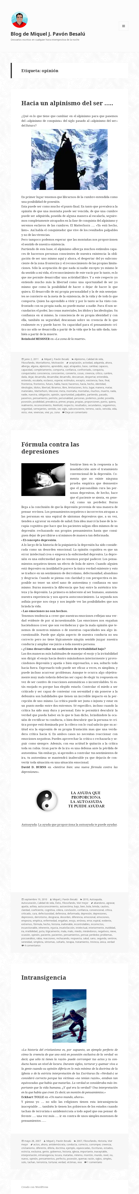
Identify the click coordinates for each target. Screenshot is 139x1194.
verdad (111, 941)
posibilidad (38, 401)
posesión (26, 401)
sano (93, 938)
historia (56, 924)
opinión (55, 394)
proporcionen (92, 401)
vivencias (39, 412)
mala (63, 931)
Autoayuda (29, 824)
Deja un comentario (76, 412)
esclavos (48, 380)
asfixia (33, 906)
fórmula (37, 924)
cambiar (93, 366)
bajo (76, 906)
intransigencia (46, 1155)
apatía (24, 906)
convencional (96, 910)
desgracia (53, 917)
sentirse (112, 938)
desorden (65, 917)
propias (79, 401)
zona (57, 412)
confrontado (84, 369)
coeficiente (37, 910)
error (89, 920)
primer (62, 401)
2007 (79, 1140)
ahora (108, 362)
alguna (34, 366)
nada (113, 391)
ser (59, 408)
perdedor (94, 934)
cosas (80, 373)
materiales (27, 391)
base (85, 366)
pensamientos (72, 934)
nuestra (33, 394)
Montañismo (43, 362)
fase (101, 380)
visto (24, 412)
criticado (26, 913)
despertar (90, 376)
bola (88, 906)
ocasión (25, 934)
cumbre (108, 373)
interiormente (96, 927)
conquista (98, 369)
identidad (100, 383)
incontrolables (82, 924)
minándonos (90, 931)
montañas (83, 391)
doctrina (60, 1148)
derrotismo (41, 917)
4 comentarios (32, 945)
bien (82, 906)
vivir (47, 412)
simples (107, 1158)
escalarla (37, 380)
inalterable (67, 924)
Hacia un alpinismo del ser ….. (67, 103)
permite (53, 398)
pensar (84, 934)
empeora (26, 920)
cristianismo (28, 1148)
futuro (49, 383)
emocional (89, 917)
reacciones (49, 938)
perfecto (61, 1158)
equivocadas (83, 1148)
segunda (101, 938)
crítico (99, 373)
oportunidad (67, 394)
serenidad (26, 941)
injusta (54, 927)
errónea (81, 920)
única (103, 941)
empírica (37, 920)
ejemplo (70, 1148)
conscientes (57, 373)
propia (70, 401)
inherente (44, 927)
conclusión (70, 910)
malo (70, 931)
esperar (58, 380)
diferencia (77, 917)
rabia (39, 938)
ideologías (27, 387)
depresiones (99, 913)
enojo (72, 920)
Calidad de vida (94, 359)
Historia (102, 1140)
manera (99, 387)
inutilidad (110, 927)
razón (91, 1158)
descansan (78, 376)
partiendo (92, 394)
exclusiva (36, 1151)
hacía (83, 383)
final (107, 380)
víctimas (71, 1162)
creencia (89, 373)
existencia (91, 380)
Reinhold (57, 405)
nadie (24, 394)
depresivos (27, 917)
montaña (71, 391)
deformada (73, 913)
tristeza (94, 941)
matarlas (68, 1155)
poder (101, 398)
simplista (38, 941)
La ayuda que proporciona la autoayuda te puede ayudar (77, 824)
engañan (63, 920)
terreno (90, 408)
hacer (64, 383)
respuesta (76, 938)
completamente (43, 369)
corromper (95, 1144)
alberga (25, 366)
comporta (58, 369)
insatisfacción (66, 927)
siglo (64, 408)
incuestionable (29, 927)
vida (114, 408)
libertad (46, 387)
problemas (106, 934)
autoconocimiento (48, 906)
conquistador (28, 373)
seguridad (26, 408)
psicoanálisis (28, 938)
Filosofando (27, 362)
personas (79, 398)
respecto (69, 405)
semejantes (39, 408)
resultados (81, 405)
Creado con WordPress (34, 1187)
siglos (98, 1158)
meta (62, 391)
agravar (110, 902)
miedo (78, 931)
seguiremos (109, 405)
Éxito (58, 902)
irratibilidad (31, 931)
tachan (31, 1162)
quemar (82, 1158)
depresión (86, 913)
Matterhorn (40, 391)
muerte (105, 391)
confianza (70, 369)
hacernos (74, 383)
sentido (52, 408)
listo (85, 387)
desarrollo (65, 376)
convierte (71, 373)
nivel (105, 1155)
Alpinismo (79, 359)
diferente (41, 1148)
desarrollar (52, 376)
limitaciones (75, 387)
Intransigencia (43, 977)
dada (24, 376)
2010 (85, 899)
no (111, 1155)
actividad (88, 362)
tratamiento (82, 941)
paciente (45, 934)
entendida (102, 376)
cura (34, 913)
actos (36, 1144)
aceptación (75, 362)
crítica (108, 910)
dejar (30, 376)
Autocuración (28, 902)
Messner (53, 391)
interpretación (29, 1155)
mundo (98, 1155)
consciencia (43, 373)
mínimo (78, 1155)
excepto (80, 380)
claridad (25, 910)
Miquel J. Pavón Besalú (56, 359)
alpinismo (44, 366)
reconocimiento (43, 405)
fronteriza (26, 383)
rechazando (62, 938)
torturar (52, 1162)
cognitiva (50, 910)
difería (50, 1148)
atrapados (75, 366)
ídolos (37, 387)
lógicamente (52, 931)
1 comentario (94, 1162)
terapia (70, 941)
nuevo (24, 1158)
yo (51, 412)
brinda (95, 906)
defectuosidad (46, 913)
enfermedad (50, 920)
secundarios (94, 405)
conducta (72, 1144)
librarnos (56, 387)
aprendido (56, 366)
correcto (83, 1144)
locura (58, 1155)
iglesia (75, 1151)
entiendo (26, 380)
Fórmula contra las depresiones (50, 447)
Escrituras (97, 1148)
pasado (103, 394)
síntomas (50, 941)
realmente (27, 405)
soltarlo (60, 941)
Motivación (57, 362)
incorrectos (97, 924)
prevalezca (51, 401)
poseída (109, 398)
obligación (44, 394)
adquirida (99, 362)
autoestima (66, 906)
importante (86, 1151)
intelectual (81, 927)
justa (41, 931)
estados (108, 1148)
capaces (103, 366)
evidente (106, 920)
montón (88, 1155)
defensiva (60, 913)
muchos (95, 391)
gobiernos (55, 1151)
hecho (90, 383)
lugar (91, 387)
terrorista (41, 1162)
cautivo (105, 906)
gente (45, 1151)
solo (23, 1162)
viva (79, 1162)
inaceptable (100, 1151)
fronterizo (39, 383)
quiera (112, 401)
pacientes (57, 934)
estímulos (69, 380)
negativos (103, 931)
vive (30, 412)
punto (104, 401)
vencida (106, 408)
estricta (25, 1151)
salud (86, 938)
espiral (96, 920)
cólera (59, 910)
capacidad (26, 369)
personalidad (66, 398)
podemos (91, 398)
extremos (26, 924)
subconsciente (76, 408)
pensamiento (40, 398)
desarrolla (40, 376)
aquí (66, 366)
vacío (98, 408)
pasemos (26, 398)
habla (57, 383)
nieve (113, 931)
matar (108, 387)
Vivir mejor (82, 902)
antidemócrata (57, 1144)
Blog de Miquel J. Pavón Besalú (48, 33)
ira (22, 931)
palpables (80, 394)
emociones (103, 917)
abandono (99, 902)
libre (64, 387)
